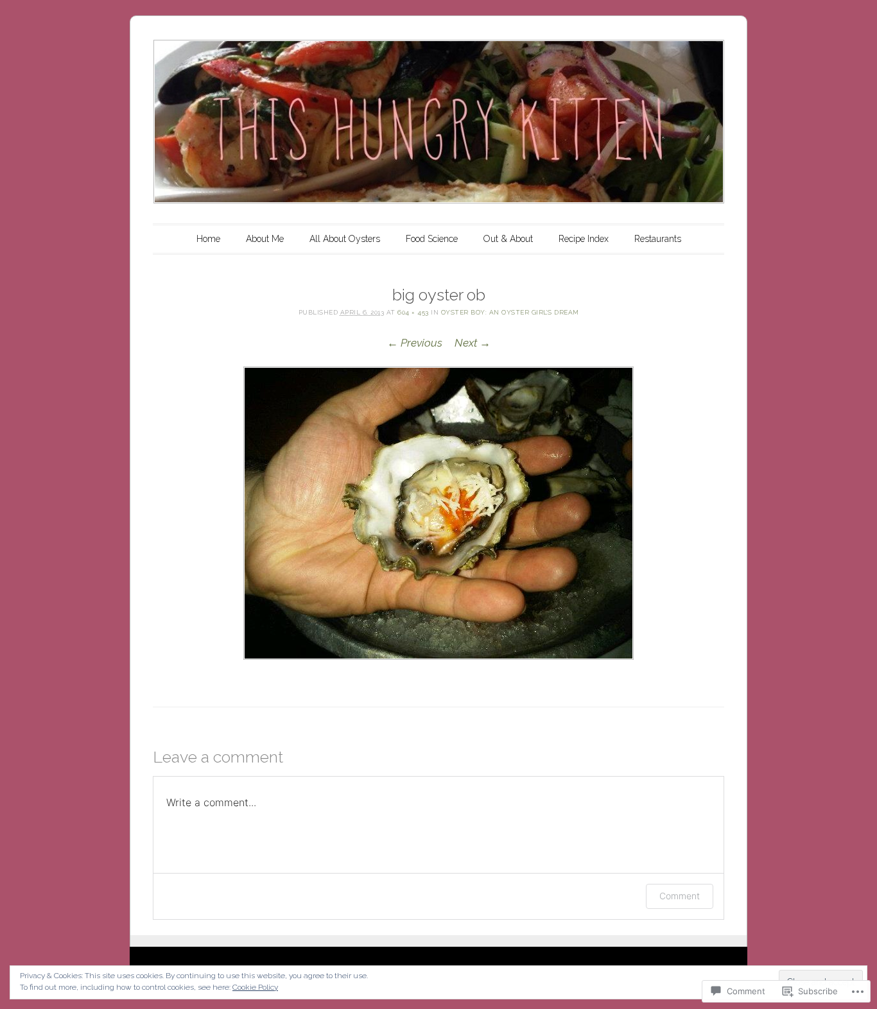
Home (208, 239)
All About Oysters (344, 239)
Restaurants (657, 239)
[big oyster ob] (438, 513)
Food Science (432, 239)
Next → (473, 342)
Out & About (508, 239)
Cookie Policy (255, 987)
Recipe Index (584, 239)
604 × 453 (413, 312)
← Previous (414, 342)
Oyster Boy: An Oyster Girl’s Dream (510, 312)
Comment (679, 895)
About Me (265, 239)
